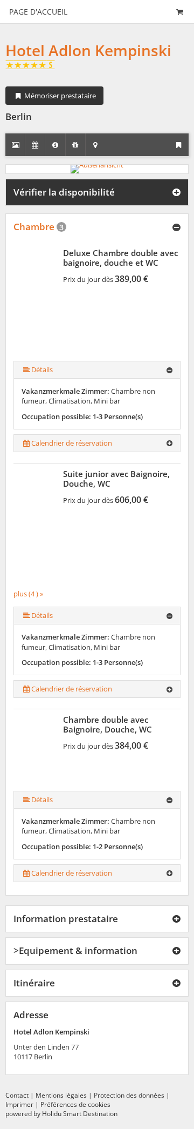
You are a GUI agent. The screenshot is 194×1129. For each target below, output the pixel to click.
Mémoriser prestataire (59, 95)
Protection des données (129, 1095)
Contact (17, 1095)
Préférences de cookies (75, 1104)
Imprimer (19, 1104)
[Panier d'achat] (179, 11)
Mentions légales (61, 1095)
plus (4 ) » (28, 594)
